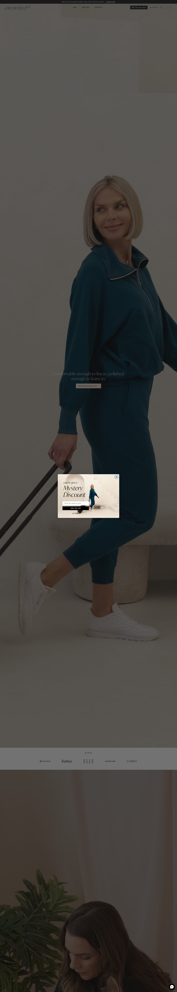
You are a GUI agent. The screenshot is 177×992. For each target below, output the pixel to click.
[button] (172, 987)
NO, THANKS (76, 513)
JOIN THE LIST (75, 508)
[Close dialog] (116, 477)
